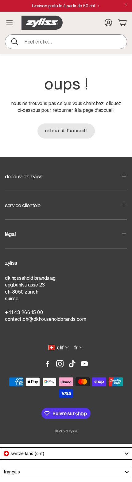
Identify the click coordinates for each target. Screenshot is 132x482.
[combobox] (66, 453)
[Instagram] (60, 363)
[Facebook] (47, 363)
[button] (66, 42)
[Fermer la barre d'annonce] (125, 4)
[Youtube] (84, 363)
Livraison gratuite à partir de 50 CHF (63, 6)
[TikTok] (72, 363)
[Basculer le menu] (9, 22)
